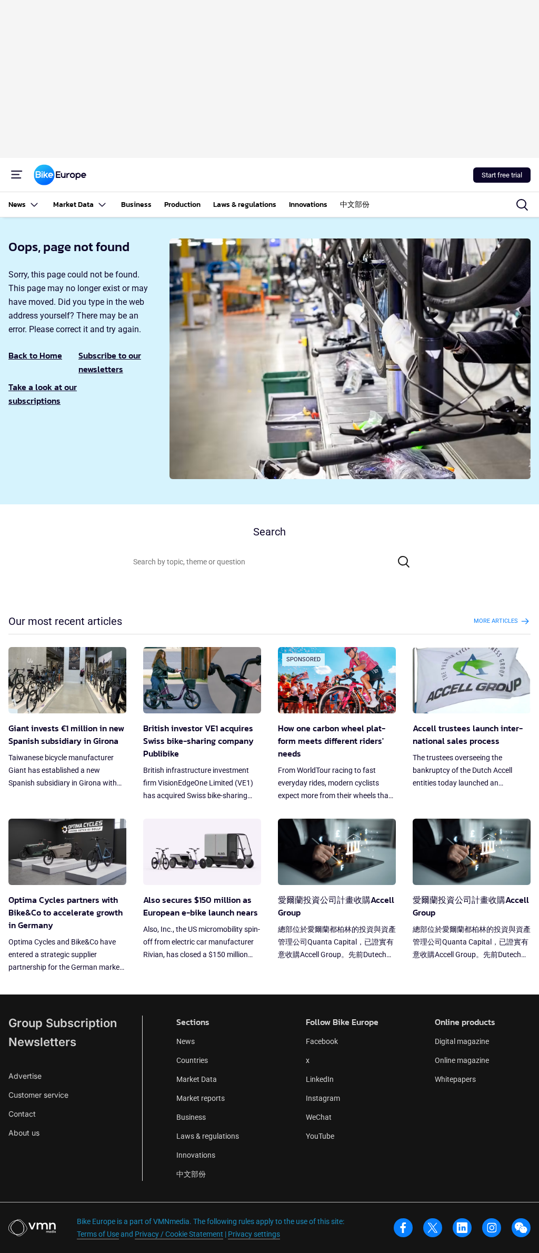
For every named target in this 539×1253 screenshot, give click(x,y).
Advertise (25, 1075)
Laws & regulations (207, 1136)
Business (191, 1117)
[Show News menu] (34, 204)
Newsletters (42, 1042)
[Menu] (16, 174)
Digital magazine (462, 1041)
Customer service (38, 1094)
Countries (192, 1060)
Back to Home (35, 355)
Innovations (195, 1155)
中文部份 (191, 1174)
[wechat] (521, 1227)
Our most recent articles (65, 621)
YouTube (320, 1136)
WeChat (319, 1117)
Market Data (196, 1079)
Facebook (322, 1041)
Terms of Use (98, 1234)
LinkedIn (320, 1079)
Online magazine (462, 1060)
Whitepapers (455, 1079)
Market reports (200, 1098)
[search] (522, 204)
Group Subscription (62, 1023)
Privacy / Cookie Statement (179, 1234)
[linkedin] (462, 1227)
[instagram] (491, 1227)
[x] (432, 1227)
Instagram (323, 1098)
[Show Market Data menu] (102, 204)
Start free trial (502, 175)
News (185, 1041)
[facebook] (403, 1227)
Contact (22, 1113)
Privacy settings (254, 1234)
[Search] (403, 562)
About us (23, 1132)
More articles (496, 621)
